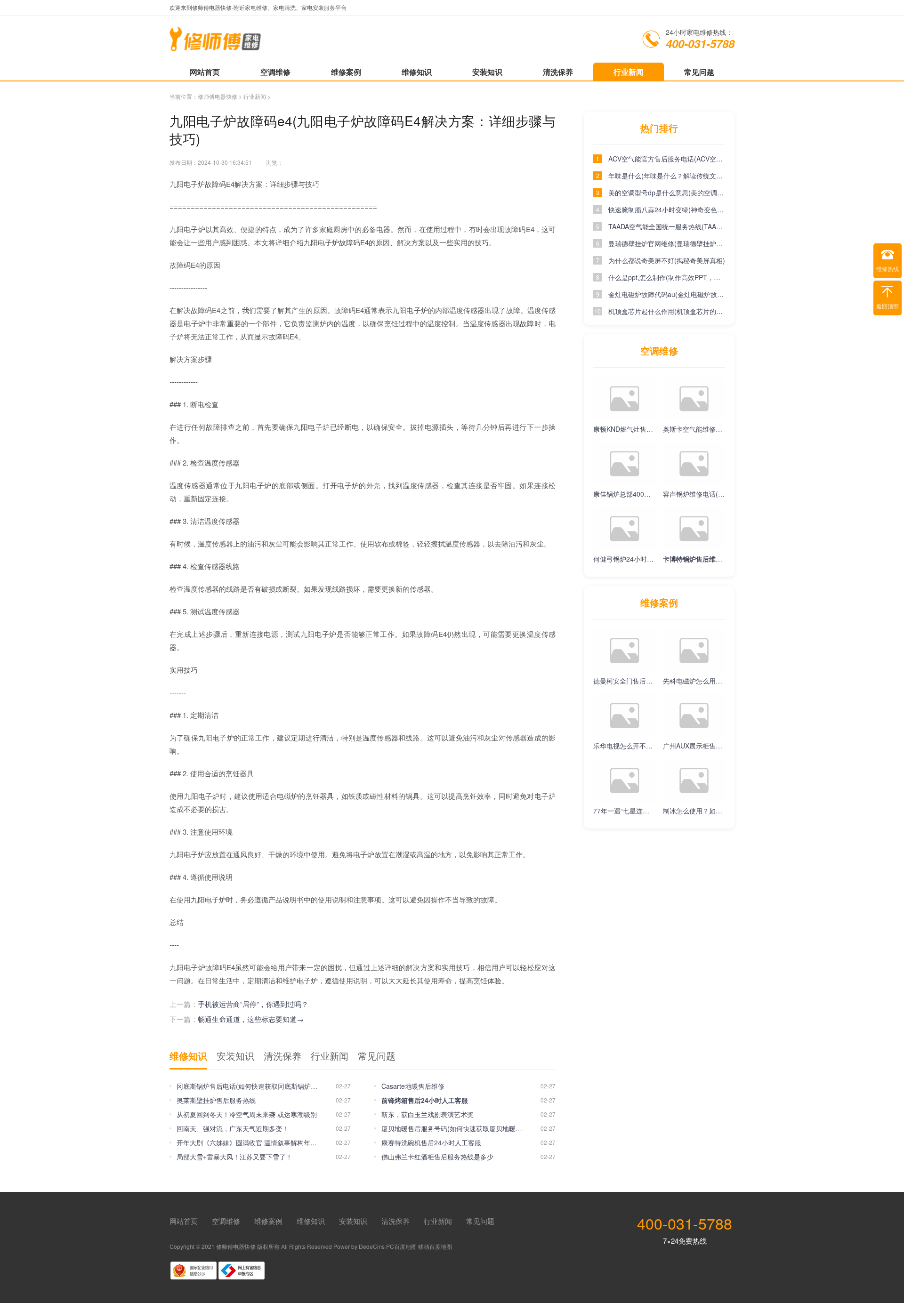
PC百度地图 (401, 1246)
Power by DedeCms (359, 1246)
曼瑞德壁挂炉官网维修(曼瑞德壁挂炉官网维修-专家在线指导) (666, 243)
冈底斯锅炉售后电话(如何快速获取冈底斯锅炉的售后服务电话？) (247, 1086)
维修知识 (417, 71)
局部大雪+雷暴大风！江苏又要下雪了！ (234, 1156)
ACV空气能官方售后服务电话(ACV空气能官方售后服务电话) (666, 158)
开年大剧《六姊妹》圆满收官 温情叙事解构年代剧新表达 (247, 1142)
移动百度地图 (435, 1246)
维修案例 (346, 71)
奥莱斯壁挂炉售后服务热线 (216, 1100)
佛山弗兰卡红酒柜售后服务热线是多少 (437, 1156)
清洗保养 (558, 71)
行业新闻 (628, 71)
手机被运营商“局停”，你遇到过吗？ (253, 1004)
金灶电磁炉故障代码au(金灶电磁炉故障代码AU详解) (666, 294)
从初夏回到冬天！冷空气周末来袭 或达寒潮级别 (247, 1114)
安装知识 (487, 71)
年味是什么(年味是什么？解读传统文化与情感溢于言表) (666, 175)
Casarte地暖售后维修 (412, 1086)
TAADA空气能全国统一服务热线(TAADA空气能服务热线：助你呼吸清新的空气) (666, 226)
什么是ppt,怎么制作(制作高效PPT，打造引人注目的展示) (666, 277)
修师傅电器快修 (217, 96)
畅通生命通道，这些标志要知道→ (251, 1019)
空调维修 (275, 71)
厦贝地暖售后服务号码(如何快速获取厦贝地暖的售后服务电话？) (452, 1128)
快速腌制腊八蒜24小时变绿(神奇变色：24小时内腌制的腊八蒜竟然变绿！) (666, 209)
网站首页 (205, 71)
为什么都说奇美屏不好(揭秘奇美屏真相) (666, 260)
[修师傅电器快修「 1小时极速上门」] (216, 46)
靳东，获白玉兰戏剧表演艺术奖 (427, 1114)
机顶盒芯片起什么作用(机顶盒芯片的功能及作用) (666, 311)
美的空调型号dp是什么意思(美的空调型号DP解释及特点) (666, 192)
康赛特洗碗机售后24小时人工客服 (431, 1142)
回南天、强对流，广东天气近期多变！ (233, 1128)
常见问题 (699, 71)
